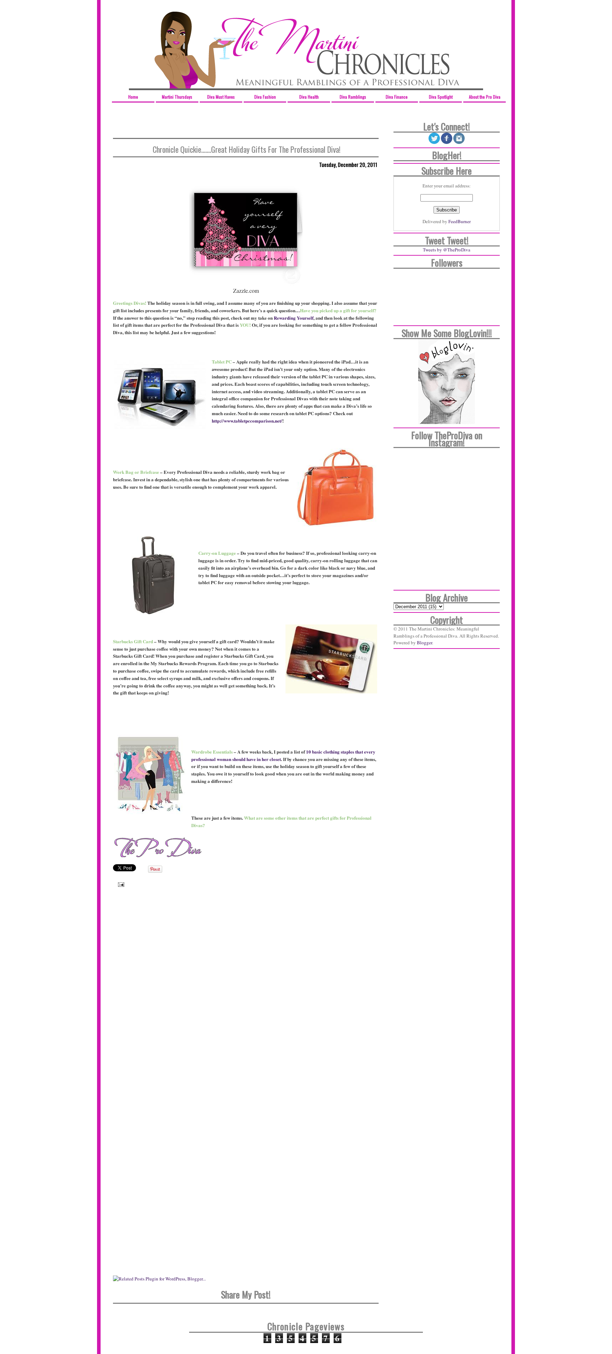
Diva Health (309, 97)
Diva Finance (397, 97)
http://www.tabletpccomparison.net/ (247, 420)
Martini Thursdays (177, 97)
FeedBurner (459, 221)
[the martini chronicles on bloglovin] (446, 422)
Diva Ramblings (353, 97)
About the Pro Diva (484, 97)
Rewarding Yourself (293, 317)
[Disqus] (246, 994)
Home (133, 97)
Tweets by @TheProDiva (446, 249)
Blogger (424, 642)
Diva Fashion (265, 97)
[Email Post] (119, 884)
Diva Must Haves (221, 97)
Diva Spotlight (441, 97)
